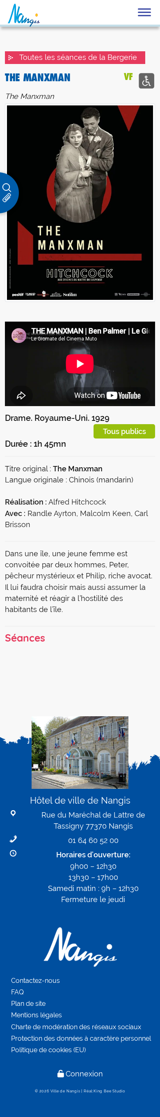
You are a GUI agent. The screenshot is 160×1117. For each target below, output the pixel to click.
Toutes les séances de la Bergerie (78, 57)
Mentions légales (36, 1015)
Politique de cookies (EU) (48, 1050)
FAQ (17, 992)
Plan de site (28, 1003)
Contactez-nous (35, 981)
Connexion (84, 1073)
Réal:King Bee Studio (104, 1091)
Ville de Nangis (65, 1091)
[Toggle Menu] (144, 12)
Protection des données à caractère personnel (81, 1038)
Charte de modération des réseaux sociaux (76, 1027)
